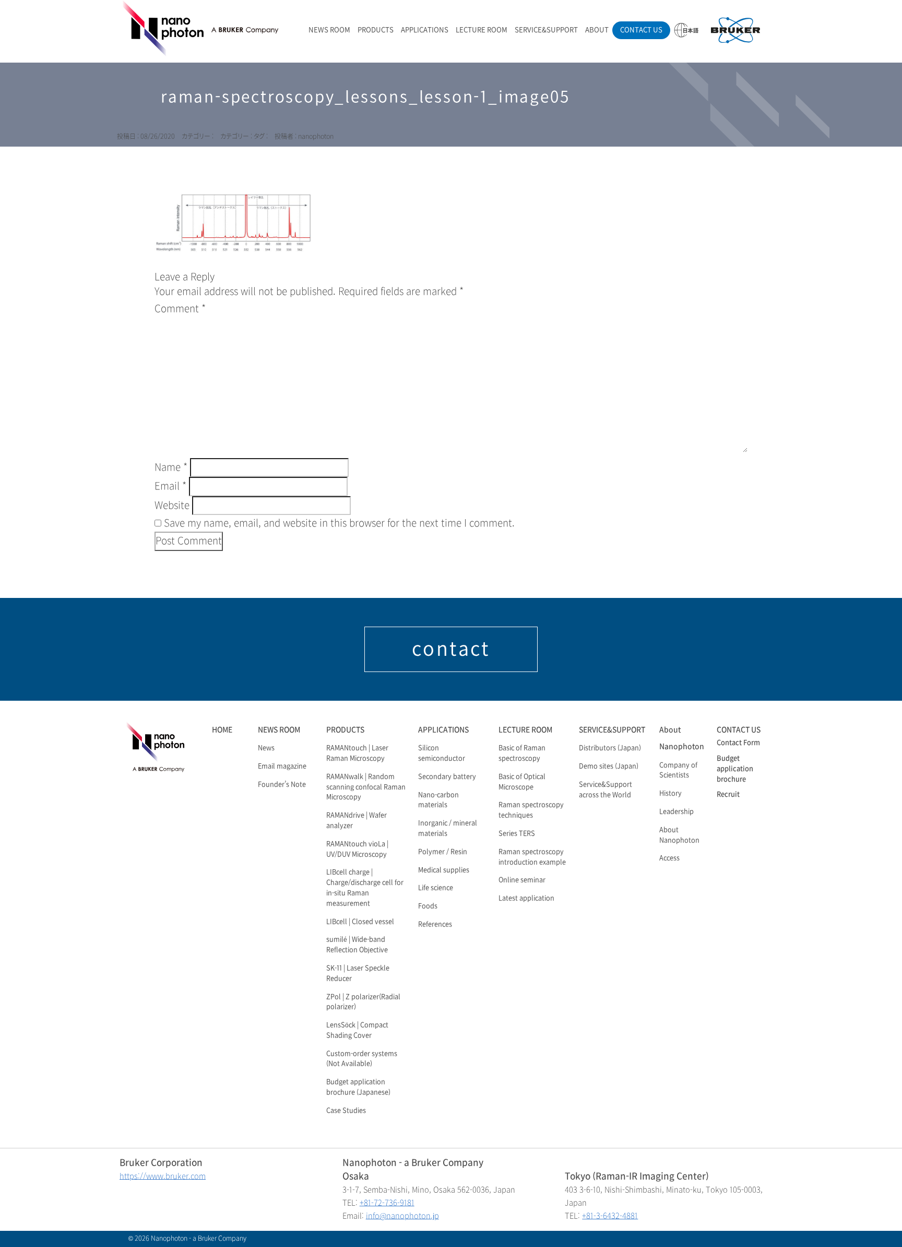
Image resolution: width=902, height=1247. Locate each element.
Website (172, 505)
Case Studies (346, 1111)
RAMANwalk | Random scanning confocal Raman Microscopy (366, 787)
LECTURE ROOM (481, 30)
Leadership (676, 812)
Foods (427, 906)
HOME (222, 729)
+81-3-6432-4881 (610, 1216)
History (670, 793)
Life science (435, 888)
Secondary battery (447, 777)
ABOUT (597, 30)
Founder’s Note (282, 785)
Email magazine (282, 766)
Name (171, 467)
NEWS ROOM (329, 30)
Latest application (526, 898)
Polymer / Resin (442, 852)
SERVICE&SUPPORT (546, 30)
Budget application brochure (735, 769)
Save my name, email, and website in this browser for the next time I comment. (339, 523)
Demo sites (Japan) (608, 766)
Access (669, 858)
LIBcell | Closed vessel (360, 922)
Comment (180, 309)
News (266, 748)
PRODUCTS (376, 30)
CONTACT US (641, 30)
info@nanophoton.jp (402, 1216)
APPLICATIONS (424, 30)
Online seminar (522, 880)
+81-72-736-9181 (387, 1203)
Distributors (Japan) (610, 748)
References (435, 924)
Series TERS (517, 834)
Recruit (728, 794)
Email (170, 486)
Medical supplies (443, 870)
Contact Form (738, 743)
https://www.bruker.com (163, 1176)
